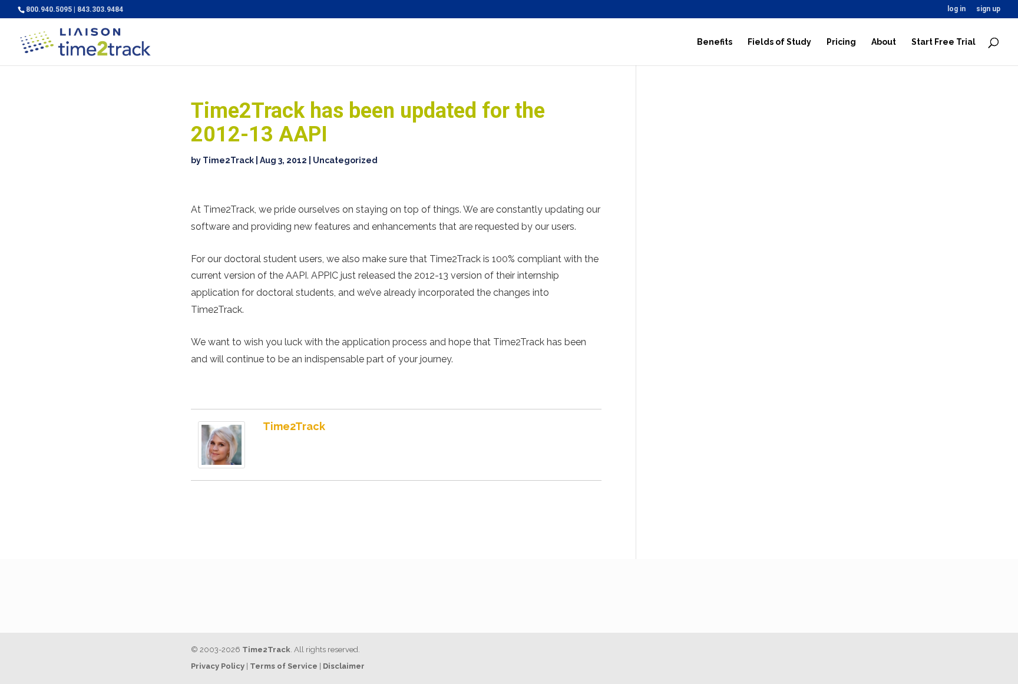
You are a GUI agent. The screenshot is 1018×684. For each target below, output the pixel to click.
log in (956, 9)
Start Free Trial (943, 42)
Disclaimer (344, 666)
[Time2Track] (221, 459)
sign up (988, 9)
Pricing (841, 42)
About (883, 42)
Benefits (714, 42)
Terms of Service (284, 666)
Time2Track (228, 160)
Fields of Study (779, 42)
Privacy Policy (217, 666)
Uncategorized (345, 160)
